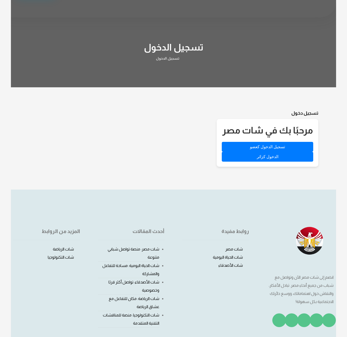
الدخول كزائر (267, 157)
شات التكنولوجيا (61, 257)
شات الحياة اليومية (228, 257)
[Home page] (189, 58)
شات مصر (234, 249)
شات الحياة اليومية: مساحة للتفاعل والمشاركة (130, 269)
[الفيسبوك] (329, 320)
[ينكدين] (291, 320)
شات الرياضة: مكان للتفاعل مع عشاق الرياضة (134, 302)
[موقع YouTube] (279, 320)
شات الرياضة (63, 249)
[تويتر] (316, 320)
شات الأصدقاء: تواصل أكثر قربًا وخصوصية (133, 286)
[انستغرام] (304, 320)
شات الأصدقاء (230, 265)
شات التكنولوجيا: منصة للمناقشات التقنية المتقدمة (131, 319)
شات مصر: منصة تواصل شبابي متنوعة (133, 253)
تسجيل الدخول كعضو (267, 147)
